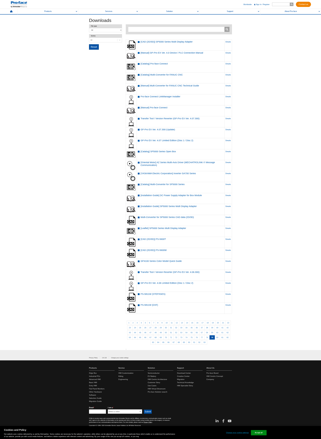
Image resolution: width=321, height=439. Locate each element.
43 (130, 333)
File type (94, 26)
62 (228, 333)
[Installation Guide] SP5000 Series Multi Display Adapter (169, 206)
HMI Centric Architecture (157, 379)
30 (166, 328)
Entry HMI (93, 386)
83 (153, 342)
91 (194, 342)
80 (217, 337)
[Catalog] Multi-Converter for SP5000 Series (163, 184)
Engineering (123, 379)
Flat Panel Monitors (96, 389)
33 (181, 328)
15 (192, 323)
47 (150, 333)
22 (228, 323)
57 (202, 333)
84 (158, 342)
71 (171, 337)
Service (121, 368)
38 (207, 328)
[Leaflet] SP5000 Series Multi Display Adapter (163, 228)
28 (156, 328)
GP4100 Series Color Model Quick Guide (161, 261)
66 (145, 337)
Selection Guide (95, 398)
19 (213, 323)
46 (145, 333)
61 (222, 333)
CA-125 (104, 357)
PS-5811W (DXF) (149, 305)
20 (218, 323)
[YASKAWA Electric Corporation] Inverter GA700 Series (168, 173)
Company (210, 379)
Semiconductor (154, 373)
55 (192, 333)
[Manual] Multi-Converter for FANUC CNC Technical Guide (170, 85)
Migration (180, 379)
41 (222, 328)
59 (212, 333)
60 (217, 333)
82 (228, 337)
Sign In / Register (263, 4)
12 (177, 323)
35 (192, 328)
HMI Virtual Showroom (157, 389)
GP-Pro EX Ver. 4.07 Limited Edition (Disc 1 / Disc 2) (167, 140)
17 (203, 323)
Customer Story (154, 382)
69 (161, 337)
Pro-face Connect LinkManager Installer (160, 96)
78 (207, 337)
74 (186, 337)
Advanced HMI (95, 379)
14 (187, 323)
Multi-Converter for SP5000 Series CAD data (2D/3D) (167, 217)
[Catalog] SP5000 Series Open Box (158, 151)
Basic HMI (93, 382)
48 (156, 333)
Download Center (184, 373)
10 (167, 323)
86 (169, 342)
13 (182, 323)
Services (108, 11)
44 (135, 333)
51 (171, 333)
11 (172, 323)
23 (130, 328)
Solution (169, 11)
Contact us (303, 4)
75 (192, 337)
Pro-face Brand (212, 373)
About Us (210, 368)
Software (92, 395)
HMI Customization (125, 373)
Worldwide (247, 4)
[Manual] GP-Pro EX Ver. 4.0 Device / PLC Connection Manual (172, 53)
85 (163, 342)
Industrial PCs (94, 376)
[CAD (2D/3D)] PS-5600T (153, 239)
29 (161, 328)
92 (199, 342)
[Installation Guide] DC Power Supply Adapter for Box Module (171, 195)
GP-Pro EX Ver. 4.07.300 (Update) (158, 129)
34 (186, 328)
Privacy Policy (93, 357)
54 (186, 333)
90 (189, 342)
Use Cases (152, 386)
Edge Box (93, 373)
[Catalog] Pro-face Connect (154, 63)
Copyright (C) (93, 425)
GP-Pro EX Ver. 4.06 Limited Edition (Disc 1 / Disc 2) (167, 283)
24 (135, 328)
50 (166, 333)
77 (202, 337)
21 (223, 323)
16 (197, 323)
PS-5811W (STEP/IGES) (153, 294)
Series (93, 36)
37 (202, 328)
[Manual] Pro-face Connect (154, 107)
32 (176, 328)
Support (230, 11)
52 (176, 333)
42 (228, 328)
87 (174, 342)
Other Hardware (95, 392)
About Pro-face (291, 11)
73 (181, 337)
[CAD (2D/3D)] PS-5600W (154, 250)
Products (48, 11)
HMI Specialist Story (185, 386)
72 (176, 337)
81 (222, 337)
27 (150, 328)
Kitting (120, 376)
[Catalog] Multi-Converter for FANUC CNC (162, 74)
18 (208, 323)
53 (181, 333)
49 (161, 333)
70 (166, 337)
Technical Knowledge (185, 382)
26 (145, 328)
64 (135, 337)
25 (140, 328)
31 (171, 328)
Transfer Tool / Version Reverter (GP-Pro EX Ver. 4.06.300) (170, 272)
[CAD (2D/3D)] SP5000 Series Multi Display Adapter (167, 42)
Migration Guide (95, 401)
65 (140, 337)
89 (184, 342)
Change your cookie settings (120, 357)
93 (205, 342)
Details (228, 42)
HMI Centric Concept (214, 376)
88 (179, 342)
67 (150, 337)
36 (197, 328)
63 (130, 337)
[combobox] (90, 40)
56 (197, 333)
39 (212, 328)
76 (197, 337)
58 (207, 333)
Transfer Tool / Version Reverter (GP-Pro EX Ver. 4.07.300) (170, 118)
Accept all (259, 433)
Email (91, 408)
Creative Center (183, 376)
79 (212, 337)
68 (156, 337)
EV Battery (152, 376)
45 (140, 333)
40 (217, 328)
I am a (110, 408)
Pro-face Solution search (157, 392)
